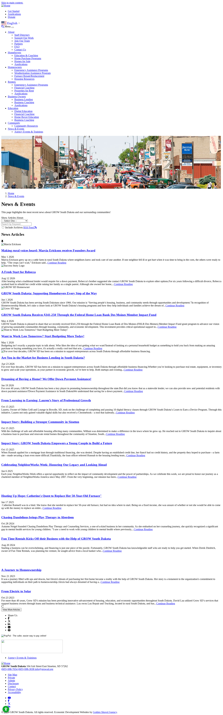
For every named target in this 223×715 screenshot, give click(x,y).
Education (13, 108)
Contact (12, 686)
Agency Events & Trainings (28, 131)
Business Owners (17, 96)
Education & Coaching (26, 55)
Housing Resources (24, 79)
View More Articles (11, 609)
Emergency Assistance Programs (31, 70)
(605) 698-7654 (9, 669)
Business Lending (23, 99)
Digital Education (23, 111)
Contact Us (20, 49)
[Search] (3, 26)
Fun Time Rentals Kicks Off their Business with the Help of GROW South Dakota (56, 538)
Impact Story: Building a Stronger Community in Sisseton (40, 422)
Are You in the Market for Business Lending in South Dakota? (43, 357)
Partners (18, 43)
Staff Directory (22, 35)
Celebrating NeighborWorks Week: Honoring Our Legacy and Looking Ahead (54, 464)
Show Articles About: (12, 217)
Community (14, 123)
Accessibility (14, 692)
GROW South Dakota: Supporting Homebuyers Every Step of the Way (49, 293)
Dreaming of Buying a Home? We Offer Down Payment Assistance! (46, 379)
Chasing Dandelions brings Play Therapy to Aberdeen (37, 517)
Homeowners (15, 67)
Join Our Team (22, 40)
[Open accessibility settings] (6, 709)
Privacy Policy (15, 689)
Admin (11, 680)
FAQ (17, 46)
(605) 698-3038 (26, 669)
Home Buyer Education (26, 117)
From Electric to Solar (16, 591)
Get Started (13, 11)
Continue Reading (57, 262)
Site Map (12, 674)
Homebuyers (14, 52)
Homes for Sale (22, 61)
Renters (12, 81)
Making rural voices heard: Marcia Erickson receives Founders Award (48, 250)
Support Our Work (24, 37)
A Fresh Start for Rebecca (18, 272)
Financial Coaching (24, 87)
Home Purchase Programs (27, 58)
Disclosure (13, 683)
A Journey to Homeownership (21, 570)
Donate (11, 17)
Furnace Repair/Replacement (29, 76)
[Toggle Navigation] (12, 27)
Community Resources (26, 125)
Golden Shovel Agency (105, 712)
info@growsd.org (44, 669)
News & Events (16, 128)
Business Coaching (24, 102)
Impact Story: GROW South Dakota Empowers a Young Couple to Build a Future (56, 443)
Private (11, 677)
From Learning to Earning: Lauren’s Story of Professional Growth (46, 400)
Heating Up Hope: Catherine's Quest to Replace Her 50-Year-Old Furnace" (51, 496)
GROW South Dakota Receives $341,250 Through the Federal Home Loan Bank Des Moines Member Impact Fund (78, 315)
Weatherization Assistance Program (32, 73)
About (11, 32)
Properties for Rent (24, 90)
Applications (14, 14)
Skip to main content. (12, 2)
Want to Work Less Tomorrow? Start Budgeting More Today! (42, 336)
